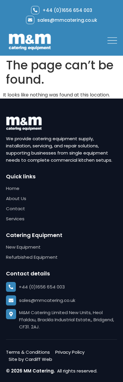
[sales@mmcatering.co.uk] (30, 20)
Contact (15, 208)
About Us (16, 198)
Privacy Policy (69, 352)
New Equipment (23, 247)
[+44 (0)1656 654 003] (35, 10)
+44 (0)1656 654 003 (67, 10)
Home (12, 188)
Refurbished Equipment (32, 257)
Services (15, 219)
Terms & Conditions (28, 352)
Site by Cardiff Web (30, 359)
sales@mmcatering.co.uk (67, 20)
